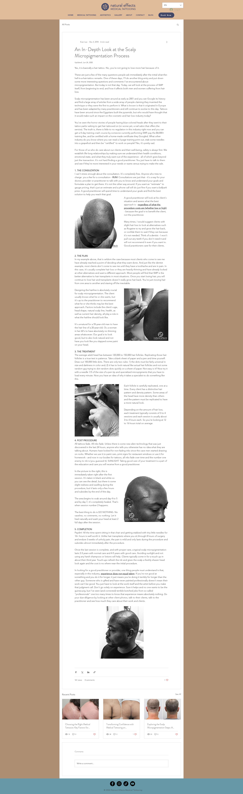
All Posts (66, 24)
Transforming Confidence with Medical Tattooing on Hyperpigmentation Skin (120, 726)
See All (178, 694)
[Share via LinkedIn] (88, 672)
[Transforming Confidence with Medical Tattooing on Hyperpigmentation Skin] (121, 709)
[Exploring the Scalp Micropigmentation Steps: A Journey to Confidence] (162, 709)
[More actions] (166, 41)
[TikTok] (125, 783)
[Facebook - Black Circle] (112, 783)
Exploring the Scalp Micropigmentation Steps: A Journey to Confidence (160, 726)
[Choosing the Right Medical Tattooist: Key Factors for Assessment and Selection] (80, 709)
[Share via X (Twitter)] (82, 672)
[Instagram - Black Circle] (119, 783)
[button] (178, 25)
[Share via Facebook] (76, 672)
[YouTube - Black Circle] (132, 783)
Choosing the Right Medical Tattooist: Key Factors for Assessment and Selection (77, 726)
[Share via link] (94, 672)
